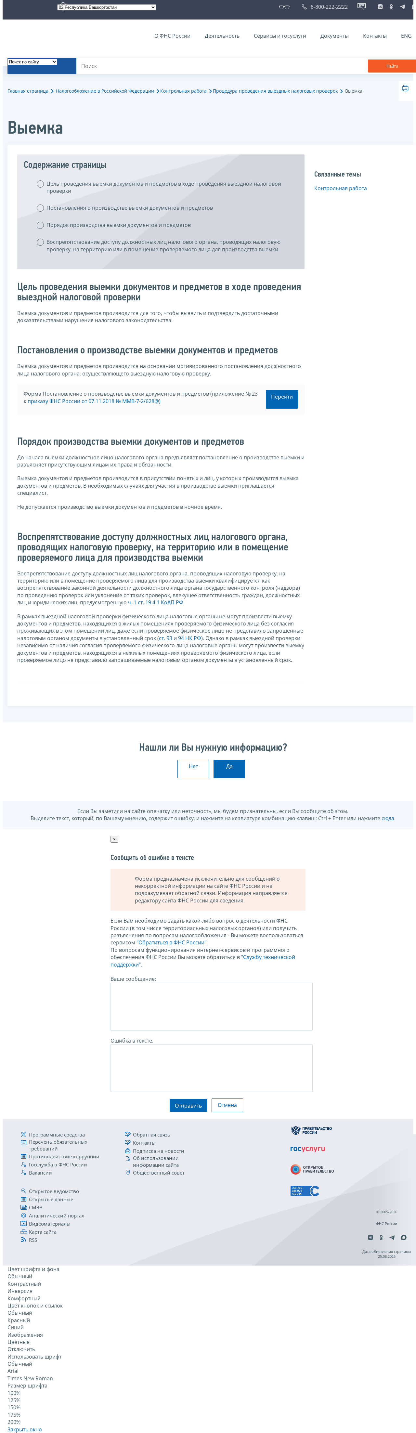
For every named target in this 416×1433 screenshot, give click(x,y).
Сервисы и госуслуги (280, 35)
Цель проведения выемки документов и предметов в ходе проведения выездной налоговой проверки (163, 187)
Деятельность (222, 35)
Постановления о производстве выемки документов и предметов (129, 207)
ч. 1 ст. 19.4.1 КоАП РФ (155, 602)
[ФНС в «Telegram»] (402, 7)
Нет (193, 766)
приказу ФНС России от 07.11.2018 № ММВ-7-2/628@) (94, 401)
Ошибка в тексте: (131, 1040)
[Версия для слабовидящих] (285, 6)
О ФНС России (172, 35)
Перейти (282, 396)
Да (229, 766)
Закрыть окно (24, 1429)
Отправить (188, 1105)
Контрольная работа (183, 91)
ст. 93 (165, 638)
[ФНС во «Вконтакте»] (380, 7)
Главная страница (27, 91)
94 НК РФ (189, 638)
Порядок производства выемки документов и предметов (118, 225)
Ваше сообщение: (133, 978)
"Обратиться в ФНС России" (171, 942)
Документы (334, 35)
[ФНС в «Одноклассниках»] (391, 7)
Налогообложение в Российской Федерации (105, 91)
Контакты (375, 35)
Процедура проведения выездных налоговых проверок (275, 91)
